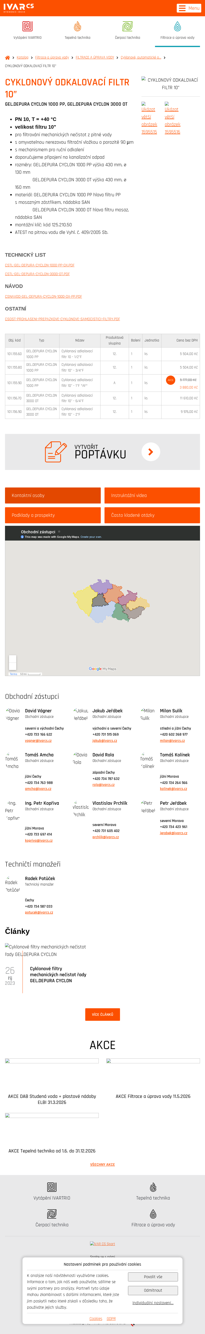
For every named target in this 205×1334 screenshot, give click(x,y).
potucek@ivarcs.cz (39, 912)
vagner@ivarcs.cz (38, 741)
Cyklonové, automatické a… (141, 57)
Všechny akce (102, 1164)
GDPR (111, 1318)
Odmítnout (153, 1290)
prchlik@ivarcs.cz (105, 837)
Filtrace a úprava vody (52, 57)
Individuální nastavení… (153, 1302)
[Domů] (19, 8)
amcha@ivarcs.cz (38, 789)
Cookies (96, 1318)
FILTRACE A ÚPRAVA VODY (95, 57)
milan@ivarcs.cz (172, 741)
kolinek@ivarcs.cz (173, 789)
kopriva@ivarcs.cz (38, 841)
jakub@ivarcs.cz (104, 741)
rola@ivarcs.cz (103, 785)
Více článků (102, 1014)
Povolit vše (153, 1276)
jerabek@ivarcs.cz (173, 833)
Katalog (22, 57)
